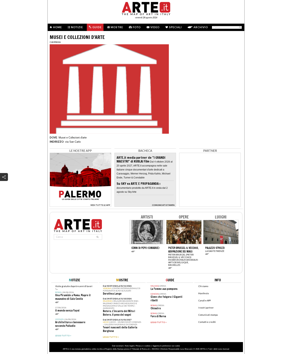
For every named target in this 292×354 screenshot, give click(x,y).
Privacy (139, 346)
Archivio (200, 27)
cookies (147, 346)
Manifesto (203, 293)
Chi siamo (203, 286)
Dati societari (117, 346)
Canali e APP (204, 300)
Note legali (129, 346)
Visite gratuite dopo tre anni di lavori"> (73, 293)
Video (155, 27)
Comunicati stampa (208, 314)
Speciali (175, 27)
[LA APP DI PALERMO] (80, 205)
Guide (97, 27)
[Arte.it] (146, 8)
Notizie (77, 27)
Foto (137, 27)
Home (57, 27)
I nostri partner (206, 307)
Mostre (117, 27)
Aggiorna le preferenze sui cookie (166, 346)
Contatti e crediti (207, 322)
